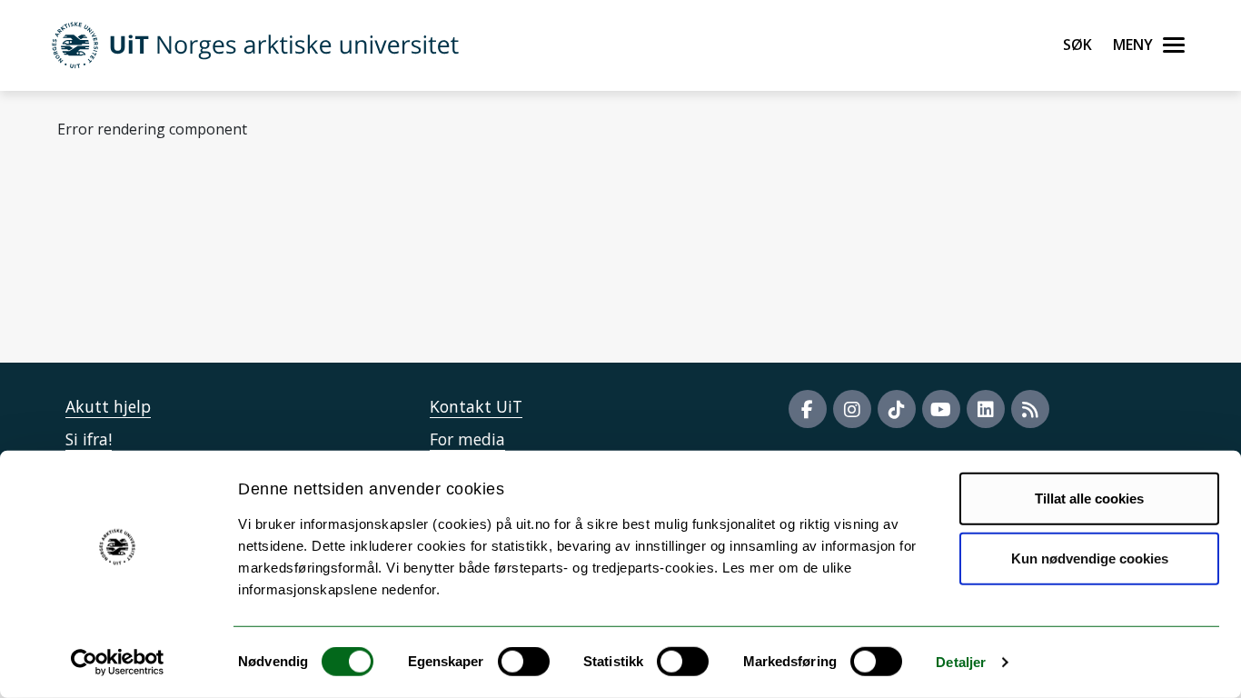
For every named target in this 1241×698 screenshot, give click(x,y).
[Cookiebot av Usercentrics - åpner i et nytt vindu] (117, 662)
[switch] (524, 661)
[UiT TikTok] (897, 409)
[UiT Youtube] (941, 409)
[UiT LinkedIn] (986, 409)
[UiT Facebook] (808, 409)
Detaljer (961, 662)
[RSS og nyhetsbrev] (1030, 409)
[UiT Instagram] (852, 409)
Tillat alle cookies (1089, 498)
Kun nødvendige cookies (1089, 557)
